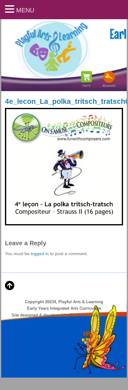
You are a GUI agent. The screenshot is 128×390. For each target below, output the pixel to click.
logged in (40, 253)
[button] (10, 9)
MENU (25, 10)
